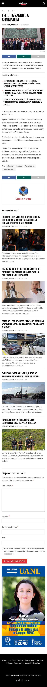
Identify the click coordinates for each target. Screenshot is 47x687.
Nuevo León (12, 11)
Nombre (6, 516)
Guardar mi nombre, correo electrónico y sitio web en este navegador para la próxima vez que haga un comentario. (24, 551)
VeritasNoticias (16, 675)
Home (4, 11)
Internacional (29, 660)
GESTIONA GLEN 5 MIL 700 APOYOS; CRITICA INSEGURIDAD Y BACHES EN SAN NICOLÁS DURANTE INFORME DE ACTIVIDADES (22, 83)
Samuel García (8, 170)
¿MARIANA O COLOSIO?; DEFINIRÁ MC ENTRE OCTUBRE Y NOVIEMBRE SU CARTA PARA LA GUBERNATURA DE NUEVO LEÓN (23, 93)
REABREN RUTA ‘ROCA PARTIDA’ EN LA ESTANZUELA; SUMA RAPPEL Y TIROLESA (19, 421)
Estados (20, 660)
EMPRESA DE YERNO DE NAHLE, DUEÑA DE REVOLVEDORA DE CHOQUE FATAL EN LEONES (20, 375)
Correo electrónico (10, 527)
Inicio (4, 660)
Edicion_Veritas (11, 25)
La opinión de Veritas (32, 663)
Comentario (7, 485)
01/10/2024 (25, 25)
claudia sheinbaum (14, 166)
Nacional (40, 660)
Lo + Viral (11, 660)
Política (9, 663)
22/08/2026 (19, 278)
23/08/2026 (19, 226)
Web (3, 538)
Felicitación (29, 166)
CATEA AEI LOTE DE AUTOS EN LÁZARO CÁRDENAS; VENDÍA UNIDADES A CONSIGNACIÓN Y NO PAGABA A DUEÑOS (22, 102)
